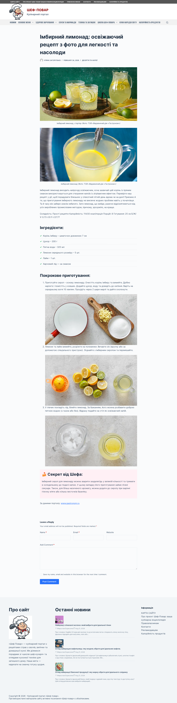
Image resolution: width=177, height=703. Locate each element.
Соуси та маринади (67, 22)
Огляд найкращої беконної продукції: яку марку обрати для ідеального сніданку (91, 672)
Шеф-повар (37, 10)
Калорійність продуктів (118, 2)
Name (43, 532)
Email (76, 532)
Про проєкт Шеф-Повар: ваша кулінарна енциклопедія (43, 2)
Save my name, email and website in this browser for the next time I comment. (75, 574)
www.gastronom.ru (70, 503)
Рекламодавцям (100, 2)
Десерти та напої (89, 60)
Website (110, 532)
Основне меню (24, 22)
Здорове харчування (45, 22)
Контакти (87, 2)
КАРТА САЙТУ (15, 2)
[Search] (167, 22)
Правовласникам (73, 2)
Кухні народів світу (128, 22)
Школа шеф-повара (106, 22)
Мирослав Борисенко (65, 628)
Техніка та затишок (86, 22)
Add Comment (47, 545)
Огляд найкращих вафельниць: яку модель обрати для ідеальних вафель (87, 649)
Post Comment (49, 581)
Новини (13, 22)
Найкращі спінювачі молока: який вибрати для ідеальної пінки (83, 625)
